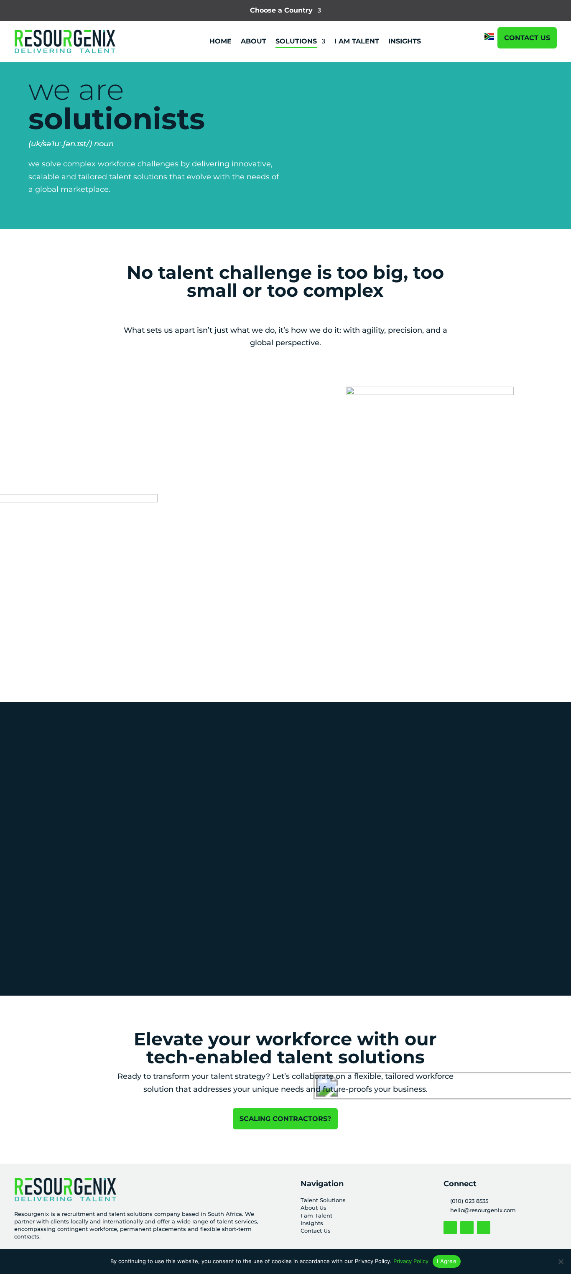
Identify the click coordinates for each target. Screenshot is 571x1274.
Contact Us (527, 38)
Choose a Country (281, 11)
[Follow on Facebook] (450, 1227)
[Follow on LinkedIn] (483, 1227)
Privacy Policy (410, 1261)
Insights (312, 1223)
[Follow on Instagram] (467, 1227)
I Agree (446, 1261)
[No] (560, 1261)
